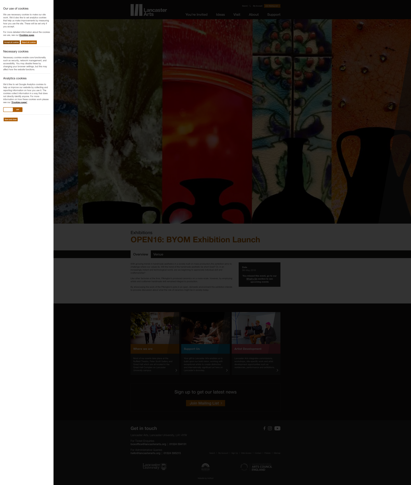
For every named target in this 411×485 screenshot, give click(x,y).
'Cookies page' (19, 102)
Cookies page (26, 35)
